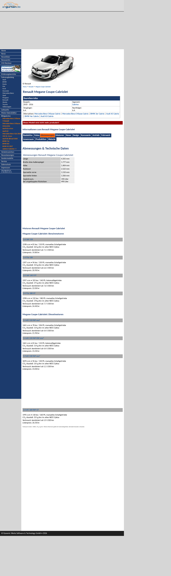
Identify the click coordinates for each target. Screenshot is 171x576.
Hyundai (6, 91)
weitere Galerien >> (10, 149)
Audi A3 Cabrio (47, 116)
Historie (51, 139)
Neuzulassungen (7, 155)
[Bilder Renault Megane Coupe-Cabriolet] (52, 81)
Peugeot (6, 98)
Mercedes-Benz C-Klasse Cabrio (47, 114)
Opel (4, 95)
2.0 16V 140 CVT (29, 276)
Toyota (5, 105)
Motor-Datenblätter (9, 113)
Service (4, 162)
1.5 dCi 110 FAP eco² (31, 320)
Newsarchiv (5, 60)
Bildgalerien (6, 116)
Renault (5, 100)
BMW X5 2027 (8, 146)
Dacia (5, 84)
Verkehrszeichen (7, 152)
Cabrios (75, 105)
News (3, 54)
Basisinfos (28, 135)
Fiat (4, 86)
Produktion (41, 139)
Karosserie (86, 135)
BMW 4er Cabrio (32, 116)
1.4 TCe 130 (28, 258)
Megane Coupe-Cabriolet (43, 87)
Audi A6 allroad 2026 (10, 139)
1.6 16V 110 (28, 240)
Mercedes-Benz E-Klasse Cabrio (75, 114)
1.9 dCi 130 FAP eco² (31, 356)
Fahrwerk (105, 135)
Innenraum (28, 139)
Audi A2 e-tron (8, 129)
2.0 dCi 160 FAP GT (31, 410)
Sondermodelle (7, 158)
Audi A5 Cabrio (112, 114)
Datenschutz (6, 165)
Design (76, 135)
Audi (4, 80)
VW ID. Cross (7, 136)
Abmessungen (47, 135)
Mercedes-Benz (8, 93)
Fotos (36, 135)
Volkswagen (7, 107)
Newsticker (5, 57)
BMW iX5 (6, 144)
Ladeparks (5, 110)
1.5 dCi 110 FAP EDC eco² (33, 338)
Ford (4, 89)
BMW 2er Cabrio (97, 114)
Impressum (5, 168)
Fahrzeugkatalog (7, 77)
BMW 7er (6, 141)
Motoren (60, 135)
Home (3, 51)
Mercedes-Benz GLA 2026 (12, 134)
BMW (5, 82)
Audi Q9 (5, 131)
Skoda (5, 102)
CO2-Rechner (6, 63)
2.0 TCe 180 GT (29, 293)
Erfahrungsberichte (8, 74)
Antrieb (96, 135)
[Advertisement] (62, 30)
